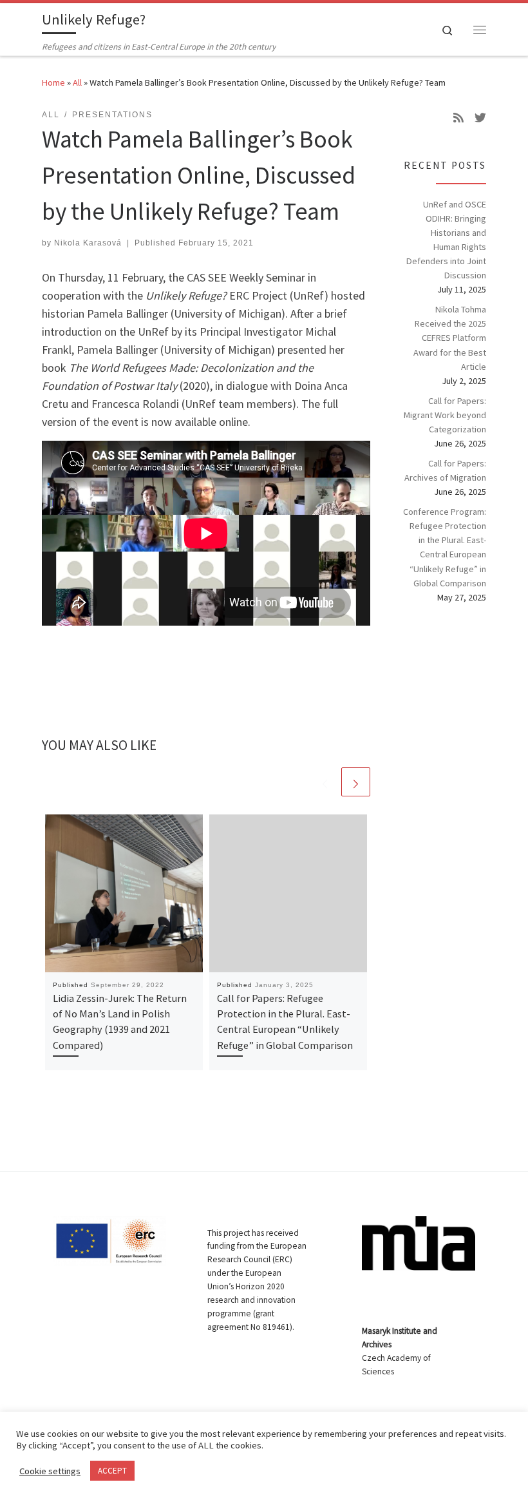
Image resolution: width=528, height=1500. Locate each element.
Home (53, 82)
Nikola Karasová (88, 242)
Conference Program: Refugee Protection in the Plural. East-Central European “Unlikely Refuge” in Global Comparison (444, 547)
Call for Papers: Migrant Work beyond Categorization (445, 415)
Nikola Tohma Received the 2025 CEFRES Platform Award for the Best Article (449, 337)
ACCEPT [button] (112, 1470)
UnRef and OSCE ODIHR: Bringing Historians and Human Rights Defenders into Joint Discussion (446, 239)
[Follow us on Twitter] (480, 118)
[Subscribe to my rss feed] (458, 118)
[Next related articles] (355, 781)
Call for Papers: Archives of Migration (445, 470)
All (77, 82)
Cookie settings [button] (49, 1471)
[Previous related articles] (324, 781)
